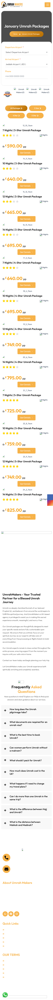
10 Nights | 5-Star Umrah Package (22, 428)
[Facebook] (50, 497)
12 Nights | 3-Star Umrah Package (22, 196)
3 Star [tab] (36, 108)
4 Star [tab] (15, 115)
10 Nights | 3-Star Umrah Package (22, 163)
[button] (26, 711)
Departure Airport (13, 47)
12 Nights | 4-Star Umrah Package (22, 329)
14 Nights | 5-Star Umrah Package (22, 494)
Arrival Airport (12, 59)
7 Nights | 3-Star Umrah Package (22, 130)
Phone (8, 71)
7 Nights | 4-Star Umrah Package (22, 262)
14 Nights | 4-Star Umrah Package (22, 362)
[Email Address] (6, 869)
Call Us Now (18, 855)
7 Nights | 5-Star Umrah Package (22, 395)
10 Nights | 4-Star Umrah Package (22, 295)
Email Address (20, 867)
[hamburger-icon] (47, 4)
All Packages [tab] (15, 108)
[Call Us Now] (6, 857)
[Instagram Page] (50, 503)
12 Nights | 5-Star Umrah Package (22, 461)
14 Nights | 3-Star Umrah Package (22, 229)
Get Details (25, 152)
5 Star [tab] (34, 115)
